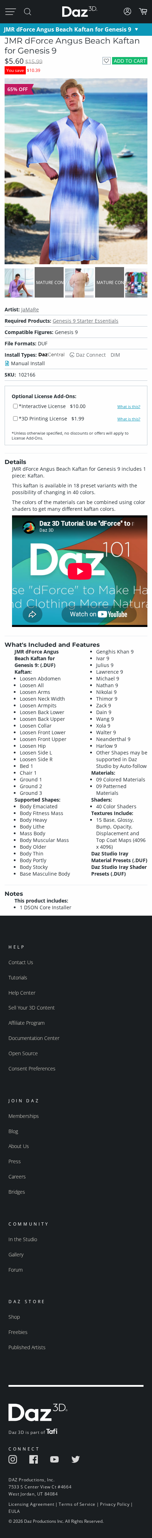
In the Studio (22, 1239)
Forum (15, 1269)
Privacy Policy (114, 1504)
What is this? (128, 406)
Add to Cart (130, 60)
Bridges (16, 1191)
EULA (14, 1511)
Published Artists (27, 1347)
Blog (13, 1131)
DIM (115, 354)
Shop (14, 1316)
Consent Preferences (31, 1068)
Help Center (21, 992)
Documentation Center (33, 1038)
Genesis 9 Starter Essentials (85, 320)
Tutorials (17, 977)
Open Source (23, 1053)
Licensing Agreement (31, 1504)
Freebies (18, 1332)
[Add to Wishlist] (107, 60)
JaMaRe (30, 309)
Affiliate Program (26, 1022)
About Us (18, 1146)
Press (14, 1161)
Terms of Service (77, 1504)
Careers (17, 1176)
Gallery (15, 1254)
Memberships (23, 1116)
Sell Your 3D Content (31, 1007)
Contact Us (20, 962)
